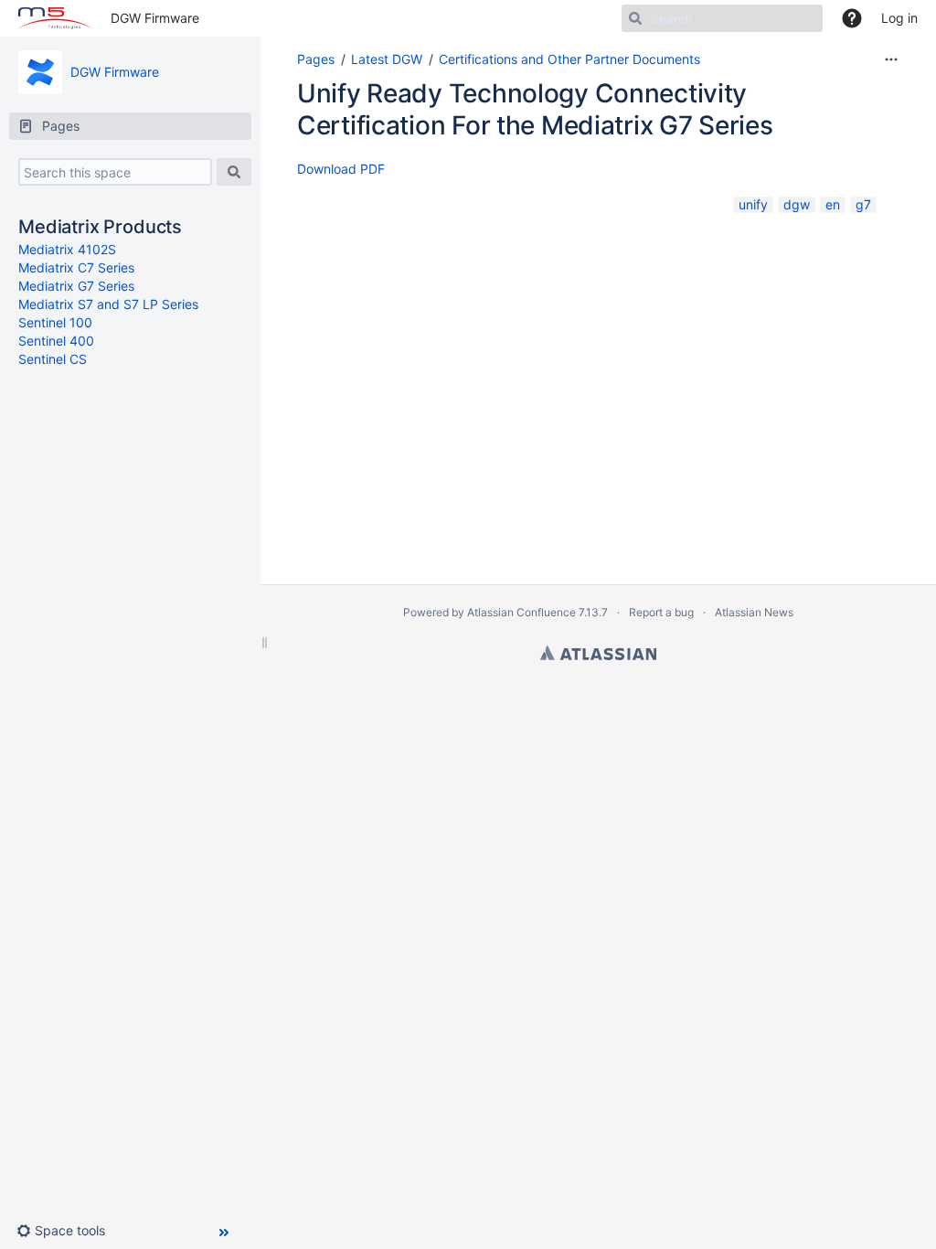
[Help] (852, 18)
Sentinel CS (52, 359)
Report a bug (661, 612)
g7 (863, 204)
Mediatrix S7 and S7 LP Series (108, 304)
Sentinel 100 (55, 322)
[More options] (891, 59)
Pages (316, 59)
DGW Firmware (155, 18)
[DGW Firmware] (40, 72)
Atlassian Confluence (521, 612)
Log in (899, 18)
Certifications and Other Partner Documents (569, 59)
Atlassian (598, 653)
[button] (68, 1230)
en (832, 204)
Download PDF (341, 168)
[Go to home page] (55, 18)
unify (753, 204)
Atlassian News (754, 612)
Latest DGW (386, 59)
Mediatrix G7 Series (76, 286)
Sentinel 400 (56, 340)
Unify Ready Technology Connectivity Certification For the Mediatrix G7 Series (535, 109)
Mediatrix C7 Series (76, 267)
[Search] (234, 172)
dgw (796, 204)
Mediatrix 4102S (67, 249)
